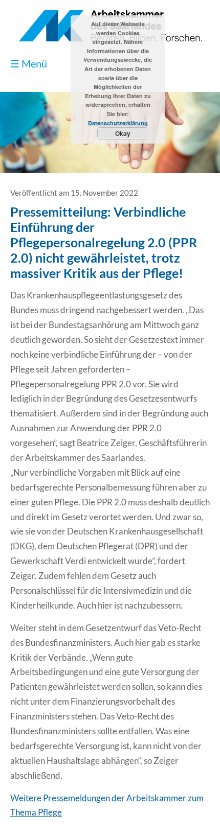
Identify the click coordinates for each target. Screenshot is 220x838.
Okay (122, 133)
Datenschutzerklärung (118, 123)
